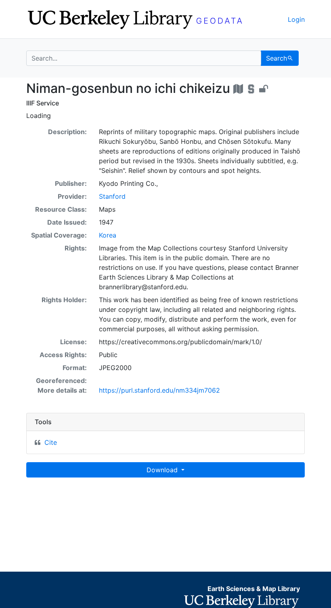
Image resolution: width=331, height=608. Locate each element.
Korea (107, 235)
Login (296, 19)
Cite (50, 442)
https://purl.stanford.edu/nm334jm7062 (159, 390)
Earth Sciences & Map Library (253, 589)
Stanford (112, 196)
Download (163, 470)
